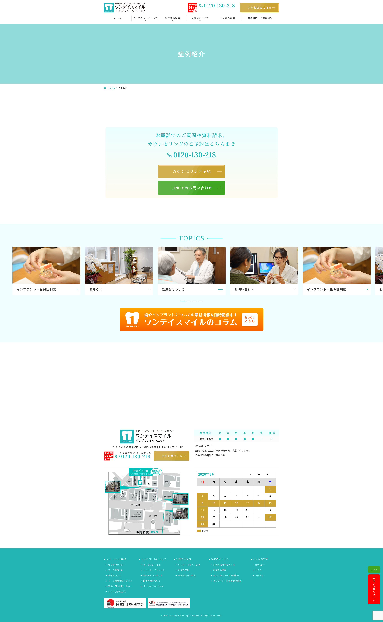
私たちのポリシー (117, 564)
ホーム (117, 18)
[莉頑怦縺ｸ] (259, 474)
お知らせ (259, 575)
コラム (258, 570)
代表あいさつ (114, 575)
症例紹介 (259, 564)
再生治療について (152, 580)
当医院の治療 (172, 18)
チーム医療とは (115, 570)
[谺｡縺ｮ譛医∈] (270, 474)
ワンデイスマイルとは (189, 564)
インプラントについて (145, 18)
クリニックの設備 (117, 591)
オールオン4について (153, 586)
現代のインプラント (153, 575)
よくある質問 (227, 18)
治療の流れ (183, 570)
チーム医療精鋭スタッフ (120, 580)
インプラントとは (152, 564)
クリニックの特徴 (116, 559)
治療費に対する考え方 (224, 564)
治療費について (200, 18)
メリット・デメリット (154, 570)
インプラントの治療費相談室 (227, 580)
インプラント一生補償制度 (226, 575)
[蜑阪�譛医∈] (247, 474)
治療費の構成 (219, 570)
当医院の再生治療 (187, 575)
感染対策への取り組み (260, 18)
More (46, 271)
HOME (111, 87)
